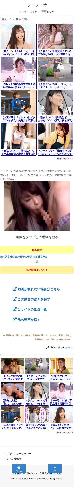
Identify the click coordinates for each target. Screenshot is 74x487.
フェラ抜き (25, 335)
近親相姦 (23, 19)
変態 (61, 335)
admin (68, 347)
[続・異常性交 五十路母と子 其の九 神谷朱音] (37, 261)
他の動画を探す (29, 319)
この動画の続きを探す (34, 299)
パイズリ (50, 339)
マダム (53, 335)
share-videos (63, 339)
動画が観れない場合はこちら (39, 289)
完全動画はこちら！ (37, 269)
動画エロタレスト (65, 158)
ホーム (8, 19)
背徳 (67, 335)
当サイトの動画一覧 (32, 309)
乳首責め (39, 339)
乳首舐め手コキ (40, 335)
